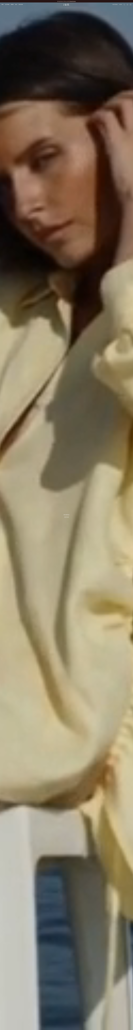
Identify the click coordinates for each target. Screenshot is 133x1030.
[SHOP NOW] (66, 516)
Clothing (7, 4)
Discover (21, 4)
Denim (12, 4)
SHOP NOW (72, 1)
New (2, 4)
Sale (16, 4)
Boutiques (115, 4)
